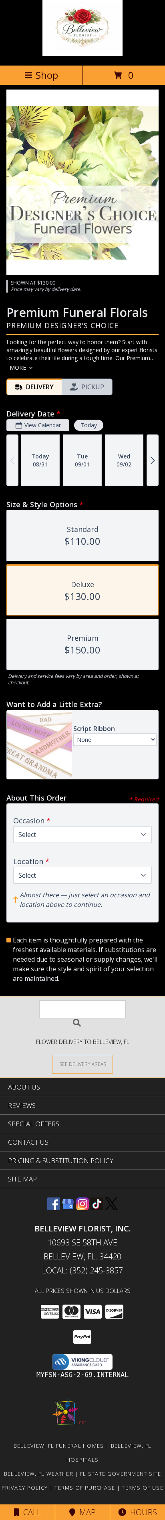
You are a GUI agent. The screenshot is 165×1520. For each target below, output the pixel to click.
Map (85, 1512)
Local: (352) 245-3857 (82, 1270)
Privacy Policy (25, 1487)
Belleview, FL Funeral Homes (59, 1445)
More (18, 367)
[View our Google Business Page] (68, 1207)
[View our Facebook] (53, 1207)
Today (88, 425)
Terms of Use (142, 1487)
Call (30, 1512)
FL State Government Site (120, 1473)
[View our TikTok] (97, 1207)
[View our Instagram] (82, 1207)
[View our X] (111, 1207)
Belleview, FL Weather (38, 1473)
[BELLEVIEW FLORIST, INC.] (82, 54)
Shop (47, 75)
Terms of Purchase (84, 1487)
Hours (141, 1512)
